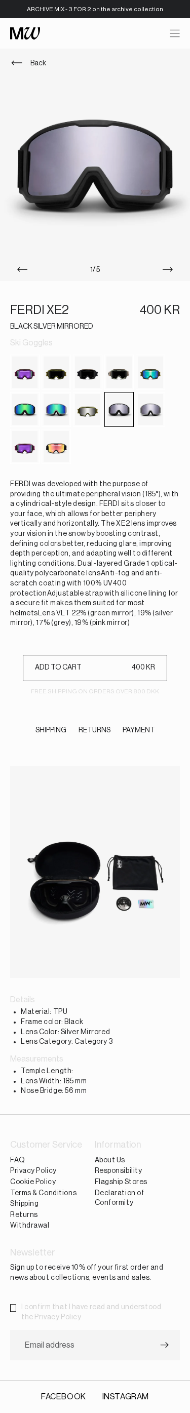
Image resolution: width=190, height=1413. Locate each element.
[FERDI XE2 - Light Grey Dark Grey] (119, 372)
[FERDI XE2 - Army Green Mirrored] (150, 372)
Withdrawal (30, 1226)
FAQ (17, 1160)
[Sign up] (164, 1345)
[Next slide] (170, 270)
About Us (110, 1160)
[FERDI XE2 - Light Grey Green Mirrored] (56, 409)
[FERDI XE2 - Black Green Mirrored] (25, 409)
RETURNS (94, 730)
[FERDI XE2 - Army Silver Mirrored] (87, 409)
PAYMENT (139, 730)
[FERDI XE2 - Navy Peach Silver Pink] (25, 372)
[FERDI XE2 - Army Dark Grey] (56, 372)
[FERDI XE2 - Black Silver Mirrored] (119, 409)
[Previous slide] (20, 270)
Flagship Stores (121, 1182)
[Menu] (175, 33)
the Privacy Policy (51, 1317)
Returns (24, 1215)
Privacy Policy (33, 1171)
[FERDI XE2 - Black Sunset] (56, 446)
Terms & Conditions (43, 1193)
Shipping (24, 1203)
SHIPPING (50, 730)
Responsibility (118, 1171)
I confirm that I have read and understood (91, 1312)
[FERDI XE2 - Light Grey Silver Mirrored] (150, 409)
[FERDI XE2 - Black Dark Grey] (87, 372)
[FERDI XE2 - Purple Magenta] (25, 446)
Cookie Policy (33, 1182)
